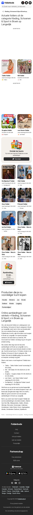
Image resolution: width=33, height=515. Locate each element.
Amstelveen (5, 407)
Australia (22, 487)
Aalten (21, 403)
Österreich (15, 487)
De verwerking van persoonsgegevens (16, 511)
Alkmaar (3, 405)
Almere (26, 403)
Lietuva (26, 491)
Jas (18, 300)
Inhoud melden (16, 436)
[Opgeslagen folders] (22, 2)
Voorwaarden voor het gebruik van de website (16, 507)
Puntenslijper (6, 307)
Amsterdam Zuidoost (12, 409)
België (27, 487)
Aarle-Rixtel (13, 407)
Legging (18, 303)
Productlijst (16, 443)
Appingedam (26, 407)
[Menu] (30, 2)
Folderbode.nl (21, 499)
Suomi (4, 491)
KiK (25, 337)
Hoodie (4, 300)
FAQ (16, 429)
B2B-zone (16, 460)
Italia (22, 491)
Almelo (3, 409)
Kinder (11, 303)
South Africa (16, 493)
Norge (4, 493)
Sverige (9, 493)
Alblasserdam (14, 403)
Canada (4, 489)
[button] (26, 2)
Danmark (25, 489)
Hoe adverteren (16, 457)
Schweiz (10, 489)
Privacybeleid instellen (16, 503)
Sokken (4, 303)
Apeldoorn (23, 409)
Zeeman (20, 337)
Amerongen (17, 405)
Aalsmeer (24, 405)
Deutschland (18, 489)
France (9, 491)
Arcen (19, 407)
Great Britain (16, 491)
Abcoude (10, 405)
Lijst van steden (16, 440)
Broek (23, 300)
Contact (16, 433)
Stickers (12, 300)
